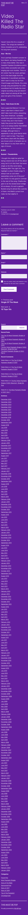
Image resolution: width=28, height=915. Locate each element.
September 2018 (6, 422)
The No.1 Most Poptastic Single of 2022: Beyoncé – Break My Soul (14, 348)
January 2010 (5, 686)
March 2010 (5, 681)
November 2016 (6, 476)
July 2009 (4, 701)
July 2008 (4, 732)
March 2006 (5, 804)
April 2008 (4, 740)
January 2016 (5, 502)
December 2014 (6, 535)
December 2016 (6, 473)
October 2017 (5, 450)
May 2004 (4, 860)
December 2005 (6, 811)
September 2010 (6, 665)
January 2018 (5, 443)
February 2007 (5, 775)
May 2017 (4, 463)
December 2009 (6, 688)
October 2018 (5, 420)
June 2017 (4, 461)
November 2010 (6, 660)
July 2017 (4, 458)
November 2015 (6, 507)
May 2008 (4, 737)
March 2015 (5, 527)
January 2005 (5, 839)
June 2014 (4, 550)
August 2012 (5, 607)
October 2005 (5, 816)
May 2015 (4, 522)
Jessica (5, 212)
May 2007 (4, 768)
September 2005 (6, 819)
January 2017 (5, 471)
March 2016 (5, 496)
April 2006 (4, 801)
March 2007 (5, 773)
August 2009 (5, 699)
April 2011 (4, 648)
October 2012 (5, 601)
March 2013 (5, 589)
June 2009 (4, 704)
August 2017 (5, 456)
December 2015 (6, 504)
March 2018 (5, 438)
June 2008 (4, 735)
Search (3, 324)
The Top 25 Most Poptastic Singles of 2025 (13, 336)
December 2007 (6, 750)
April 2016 (4, 494)
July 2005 (4, 824)
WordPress (17, 908)
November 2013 (6, 568)
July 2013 (4, 578)
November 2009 (6, 691)
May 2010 (4, 676)
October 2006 (5, 786)
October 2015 (5, 509)
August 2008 (5, 729)
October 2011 (5, 632)
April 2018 (4, 435)
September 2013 (6, 573)
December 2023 (6, 404)
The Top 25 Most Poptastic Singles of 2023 (13, 344)
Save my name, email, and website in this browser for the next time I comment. (15, 282)
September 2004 (6, 850)
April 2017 (4, 466)
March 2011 (4, 650)
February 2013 (5, 591)
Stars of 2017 (5, 888)
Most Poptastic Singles (8, 880)
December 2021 (6, 409)
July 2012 (4, 609)
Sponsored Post (6, 885)
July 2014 (4, 548)
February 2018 (5, 440)
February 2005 (5, 837)
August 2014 (5, 545)
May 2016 (4, 491)
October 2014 (5, 540)
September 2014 (6, 543)
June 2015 (4, 520)
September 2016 (6, 481)
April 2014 (4, 555)
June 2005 (4, 827)
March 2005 (5, 834)
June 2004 (4, 857)
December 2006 (6, 781)
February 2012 (5, 622)
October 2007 (5, 755)
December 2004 (6, 842)
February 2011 (5, 653)
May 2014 (4, 553)
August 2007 (5, 760)
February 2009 (5, 714)
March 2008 (5, 742)
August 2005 (5, 821)
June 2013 (4, 581)
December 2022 (6, 407)
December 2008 (6, 719)
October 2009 (5, 694)
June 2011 (4, 642)
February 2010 (5, 683)
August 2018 (5, 425)
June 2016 (4, 489)
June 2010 (4, 673)
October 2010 (5, 663)
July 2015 (4, 517)
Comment (5, 234)
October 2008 (5, 724)
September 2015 (6, 512)
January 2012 (5, 624)
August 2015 (5, 514)
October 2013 (5, 571)
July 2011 (4, 640)
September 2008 (6, 727)
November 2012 (6, 599)
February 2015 (5, 530)
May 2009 (4, 706)
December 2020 (6, 412)
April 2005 (4, 832)
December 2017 (6, 445)
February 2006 (5, 806)
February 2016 (5, 499)
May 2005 (4, 829)
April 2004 (4, 862)
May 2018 (4, 433)
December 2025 (6, 399)
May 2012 (4, 614)
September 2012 (6, 604)
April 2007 (4, 770)
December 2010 (6, 658)
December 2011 (6, 627)
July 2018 (4, 427)
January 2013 (5, 594)
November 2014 (6, 537)
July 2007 (4, 763)
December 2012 (6, 596)
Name (3, 253)
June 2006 (4, 796)
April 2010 (4, 678)
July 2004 (4, 855)
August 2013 (5, 576)
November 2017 (6, 448)
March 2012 (5, 619)
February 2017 (5, 468)
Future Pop (4, 878)
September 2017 (6, 453)
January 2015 (5, 532)
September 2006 (6, 788)
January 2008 (5, 747)
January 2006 (5, 809)
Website (3, 272)
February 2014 (5, 560)
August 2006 (5, 791)
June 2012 (4, 612)
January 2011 (5, 655)
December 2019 (6, 415)
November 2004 (6, 845)
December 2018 (6, 417)
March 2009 (5, 711)
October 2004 (5, 847)
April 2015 (4, 525)
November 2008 (6, 722)
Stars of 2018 (5, 890)
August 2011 (5, 637)
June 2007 (4, 765)
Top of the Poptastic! (7, 893)
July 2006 (4, 793)
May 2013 (4, 584)
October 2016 (5, 479)
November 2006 (6, 783)
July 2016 (4, 486)
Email (3, 262)
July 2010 (4, 671)
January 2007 (5, 778)
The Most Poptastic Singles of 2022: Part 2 (12, 352)
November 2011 (6, 630)
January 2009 (5, 717)
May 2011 (4, 645)
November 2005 (6, 814)
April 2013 (4, 586)
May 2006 (4, 799)
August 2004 (5, 852)
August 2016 (5, 484)
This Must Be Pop (9, 905)
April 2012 (4, 617)
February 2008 (5, 745)
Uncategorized (14, 214)
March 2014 (5, 558)
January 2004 (5, 870)
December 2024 (6, 402)
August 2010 (5, 668)
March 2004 (5, 865)
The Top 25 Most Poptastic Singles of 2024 (13, 340)
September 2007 (6, 758)
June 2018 (4, 430)
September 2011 (6, 635)
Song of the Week (6, 883)
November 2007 (6, 752)
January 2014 (5, 563)
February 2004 (5, 868)
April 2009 (4, 709)
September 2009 (6, 696)
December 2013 (6, 566)
